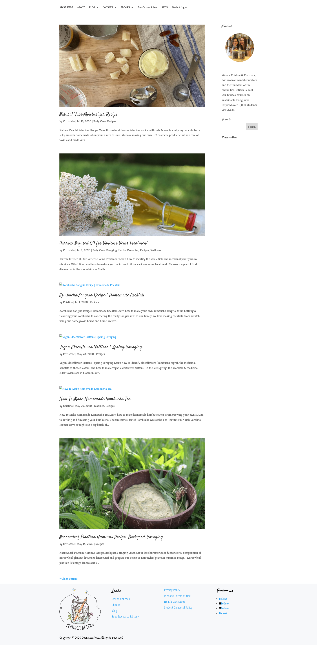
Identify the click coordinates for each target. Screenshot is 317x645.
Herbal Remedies (128, 250)
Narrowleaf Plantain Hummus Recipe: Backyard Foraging (111, 537)
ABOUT (81, 7)
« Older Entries (68, 579)
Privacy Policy (172, 590)
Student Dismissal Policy (178, 607)
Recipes (111, 121)
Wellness (155, 250)
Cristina (68, 302)
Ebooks (116, 605)
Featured (99, 406)
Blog (114, 611)
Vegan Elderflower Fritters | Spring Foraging (100, 347)
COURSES (108, 7)
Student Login (179, 7)
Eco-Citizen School (148, 7)
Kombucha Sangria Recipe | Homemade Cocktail (101, 295)
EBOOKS (125, 7)
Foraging (111, 250)
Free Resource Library (125, 616)
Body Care (99, 121)
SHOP (165, 7)
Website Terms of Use (177, 596)
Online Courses (121, 599)
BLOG (92, 7)
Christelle (69, 121)
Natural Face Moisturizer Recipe (88, 114)
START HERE (66, 7)
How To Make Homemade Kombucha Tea (95, 399)
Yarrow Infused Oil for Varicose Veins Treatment (103, 243)
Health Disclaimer (174, 602)
